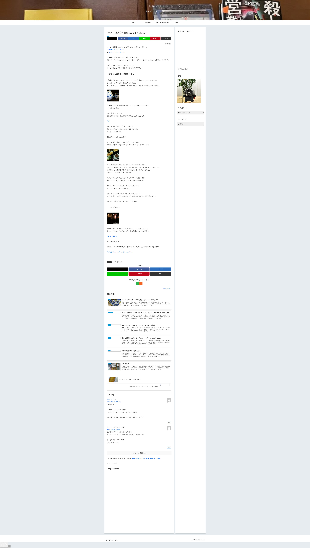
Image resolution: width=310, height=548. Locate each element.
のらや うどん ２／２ (116, 52)
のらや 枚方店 (112, 236)
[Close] (9, 546)
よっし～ (110, 399)
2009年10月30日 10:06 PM (114, 401)
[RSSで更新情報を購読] (140, 283)
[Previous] (2, 545)
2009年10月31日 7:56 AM (113, 429)
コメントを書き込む (139, 453)
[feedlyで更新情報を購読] (137, 283)
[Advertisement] (120, 486)
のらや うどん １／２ (116, 49)
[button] (166, 38)
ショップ (109, 261)
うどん (115, 261)
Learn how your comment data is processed (146, 458)
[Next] (6, 545)
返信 (169, 422)
